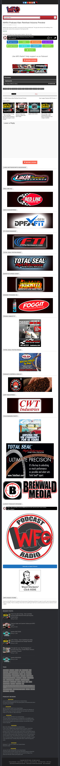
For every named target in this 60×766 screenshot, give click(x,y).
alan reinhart (5, 670)
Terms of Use (20, 761)
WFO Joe (32, 689)
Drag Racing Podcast (13, 672)
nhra (23, 88)
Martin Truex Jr (30, 675)
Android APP (48, 46)
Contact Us (26, 761)
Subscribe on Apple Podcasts (30, 566)
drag (8, 88)
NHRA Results (13, 681)
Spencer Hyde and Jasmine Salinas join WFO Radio (21, 115)
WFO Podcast (14, 24)
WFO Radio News (42, 761)
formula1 (23, 672)
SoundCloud (37, 42)
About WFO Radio (33, 761)
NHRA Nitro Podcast (25, 679)
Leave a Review (48, 42)
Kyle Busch (23, 675)
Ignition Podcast (15, 673)
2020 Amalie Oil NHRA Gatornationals (17, 763)
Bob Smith (12, 670)
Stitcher (25, 46)
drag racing (5, 672)
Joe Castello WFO (16, 675)
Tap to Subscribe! (46, 763)
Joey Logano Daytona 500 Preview (47, 98)
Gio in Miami (28, 672)
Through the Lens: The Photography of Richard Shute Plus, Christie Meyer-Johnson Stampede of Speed (22, 649)
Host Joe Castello (7, 673)
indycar (21, 673)
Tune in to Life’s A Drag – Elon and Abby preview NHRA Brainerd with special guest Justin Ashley (9, 116)
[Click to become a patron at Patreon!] (30, 62)
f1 (10, 88)
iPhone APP (36, 46)
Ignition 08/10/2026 (16, 657)
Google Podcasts (13, 46)
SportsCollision (6, 683)
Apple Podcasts (13, 42)
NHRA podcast (6, 681)
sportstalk (35, 88)
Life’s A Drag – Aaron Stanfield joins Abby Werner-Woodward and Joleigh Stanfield (46, 115)
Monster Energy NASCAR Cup (9, 677)
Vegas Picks (18, 683)
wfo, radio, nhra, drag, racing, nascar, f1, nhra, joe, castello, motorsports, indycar (18, 686)
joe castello (28, 673)
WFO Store (48, 761)
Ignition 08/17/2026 (33, 114)
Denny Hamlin (25, 670)
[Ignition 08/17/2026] (34, 108)
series (30, 681)
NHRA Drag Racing (10, 679)
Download (30, 49)
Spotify (24, 42)
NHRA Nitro (17, 679)
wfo (38, 88)
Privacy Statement (12, 761)
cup (20, 670)
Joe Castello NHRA (7, 675)
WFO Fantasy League (7, 689)
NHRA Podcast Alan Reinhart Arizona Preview (15, 98)
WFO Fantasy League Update (19, 689)
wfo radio (12, 691)
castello (5, 88)
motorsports (14, 88)
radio (27, 681)
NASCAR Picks (30, 677)
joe (24, 673)
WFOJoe (42, 88)
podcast (26, 88)
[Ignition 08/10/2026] (6, 660)
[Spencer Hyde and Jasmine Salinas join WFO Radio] (21, 108)
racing (30, 88)
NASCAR (19, 88)
